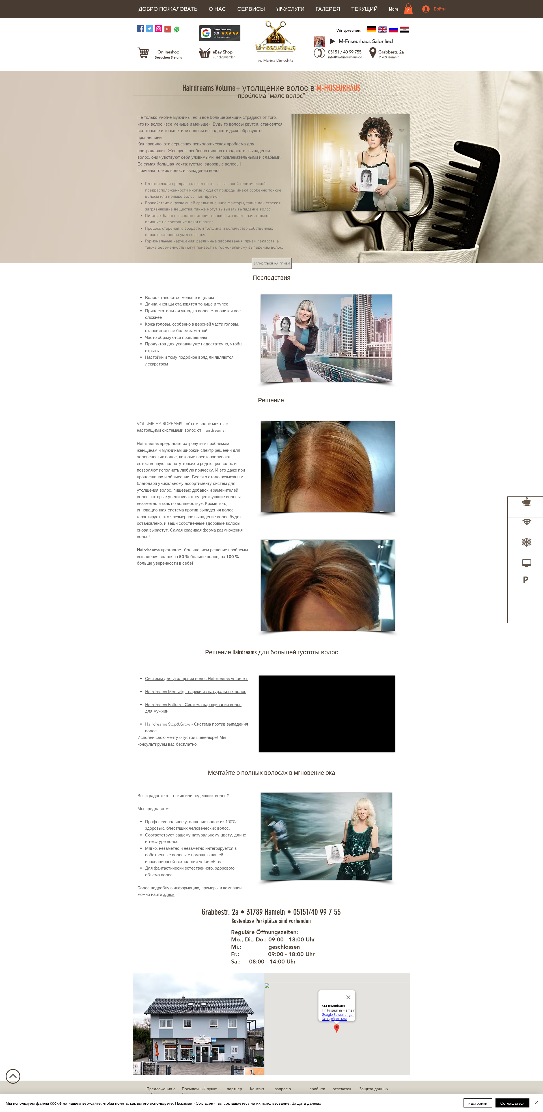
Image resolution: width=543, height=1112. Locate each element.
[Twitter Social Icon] (149, 28)
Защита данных (306, 1103)
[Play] (332, 41)
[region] (525, 515)
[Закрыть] (536, 1102)
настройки (477, 1103)
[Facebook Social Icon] (140, 28)
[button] (217, 9)
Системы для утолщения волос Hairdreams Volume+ (196, 678)
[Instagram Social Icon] (158, 28)
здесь (168, 894)
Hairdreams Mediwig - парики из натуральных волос (195, 691)
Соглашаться (512, 1103)
